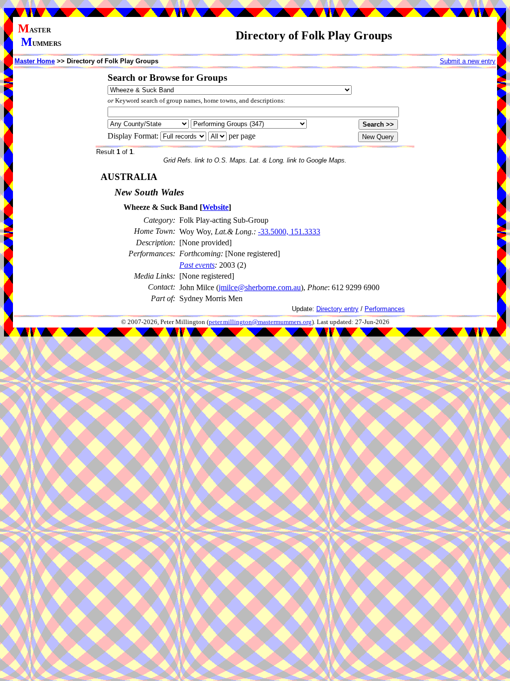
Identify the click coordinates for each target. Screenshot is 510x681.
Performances (385, 309)
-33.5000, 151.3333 (289, 231)
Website (215, 207)
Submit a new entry (468, 61)
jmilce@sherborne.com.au (260, 287)
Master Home (34, 61)
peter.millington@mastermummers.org (260, 322)
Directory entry (337, 309)
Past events (197, 265)
